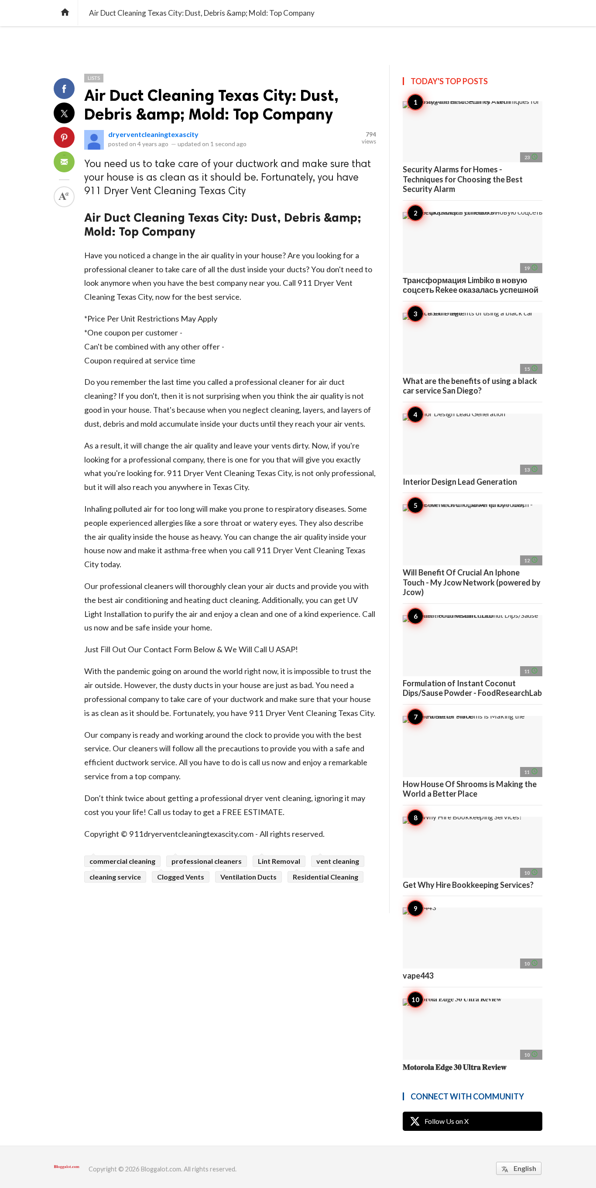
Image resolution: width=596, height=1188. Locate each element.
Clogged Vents (180, 877)
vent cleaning (337, 861)
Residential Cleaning (325, 877)
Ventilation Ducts (248, 877)
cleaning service (115, 877)
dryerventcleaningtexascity (153, 134)
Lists (94, 78)
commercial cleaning (122, 861)
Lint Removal (279, 861)
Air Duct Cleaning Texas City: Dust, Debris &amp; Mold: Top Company (211, 104)
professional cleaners (206, 861)
